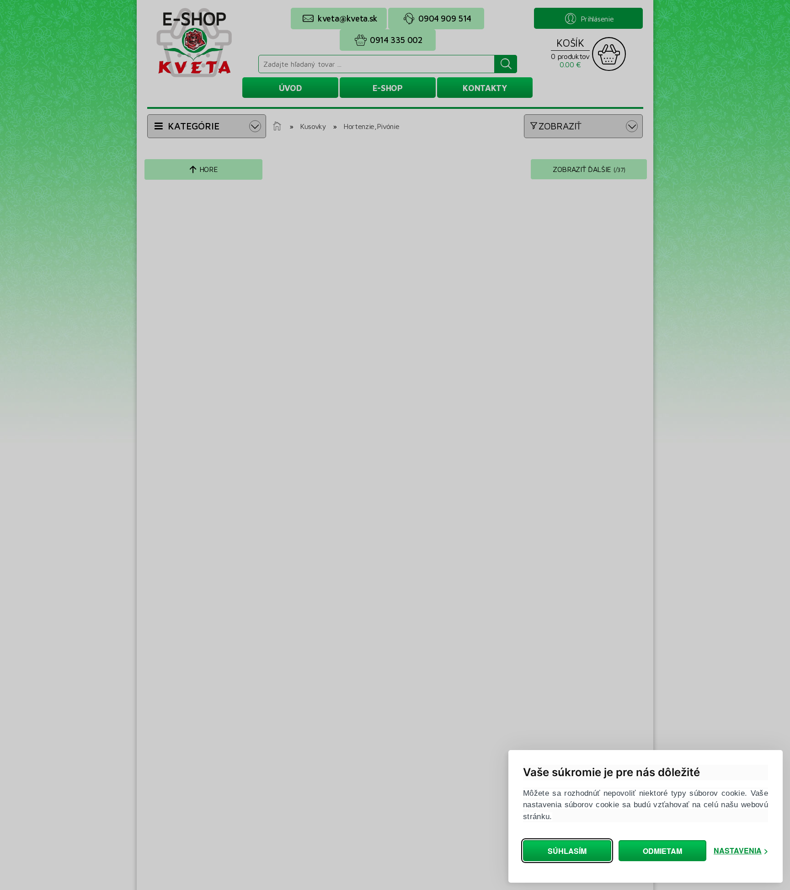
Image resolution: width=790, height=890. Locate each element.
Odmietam (662, 851)
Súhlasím (567, 851)
